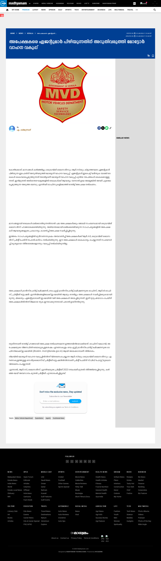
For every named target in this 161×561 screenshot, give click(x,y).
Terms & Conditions (71, 407)
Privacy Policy (76, 538)
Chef (128, 490)
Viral (77, 514)
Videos (140, 514)
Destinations (46, 514)
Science (130, 514)
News (43, 10)
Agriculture (101, 506)
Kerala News (12, 480)
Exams (26, 514)
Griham (117, 472)
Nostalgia (79, 493)
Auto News (62, 511)
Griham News (119, 477)
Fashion (117, 511)
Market (141, 480)
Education (28, 506)
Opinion (52, 10)
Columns (27, 487)
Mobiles (130, 518)
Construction (119, 487)
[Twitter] (103, 128)
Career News (28, 518)
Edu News (27, 511)
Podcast (141, 518)
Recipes (130, 477)
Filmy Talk (79, 487)
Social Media (81, 506)
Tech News (131, 511)
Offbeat (27, 490)
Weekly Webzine (47, 3)
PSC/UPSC (28, 524)
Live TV (86, 3)
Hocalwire (99, 552)
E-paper (35, 3)
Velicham (70, 3)
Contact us (64, 538)
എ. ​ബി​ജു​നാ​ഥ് (24, 130)
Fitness (98, 483)
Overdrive (62, 518)
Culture (11, 506)
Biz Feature (142, 493)
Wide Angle (142, 524)
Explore (44, 524)
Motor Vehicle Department (24, 418)
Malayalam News (14, 477)
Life (109, 10)
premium (25, 10)
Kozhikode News (58, 418)
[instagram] (76, 461)
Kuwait (44, 493)
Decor (116, 490)
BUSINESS (142, 472)
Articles (26, 483)
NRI (9, 497)
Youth (116, 514)
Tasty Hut (130, 483)
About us (54, 538)
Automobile (63, 506)
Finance (141, 483)
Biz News (141, 477)
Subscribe (95, 3)
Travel (130, 10)
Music (77, 490)
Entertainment (88, 10)
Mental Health (101, 493)
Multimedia (119, 10)
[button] (3, 3)
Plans (116, 480)
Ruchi (129, 472)
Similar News (122, 138)
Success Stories (102, 518)
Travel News (45, 511)
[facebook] (99, 128)
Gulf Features (46, 497)
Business (101, 10)
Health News (101, 472)
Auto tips (61, 521)
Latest (35, 10)
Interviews (28, 493)
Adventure (45, 521)
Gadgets (130, 521)
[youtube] (85, 461)
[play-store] (103, 539)
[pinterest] (94, 461)
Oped (26, 472)
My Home (15, 10)
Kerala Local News (15, 490)
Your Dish (130, 487)
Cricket (61, 477)
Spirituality (118, 524)
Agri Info (99, 514)
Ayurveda (99, 497)
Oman (43, 483)
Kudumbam (60, 3)
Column (117, 493)
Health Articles (101, 480)
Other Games (63, 483)
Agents (48, 418)
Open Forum (28, 477)
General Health (101, 490)
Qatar (43, 487)
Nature (43, 518)
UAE (42, 477)
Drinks (129, 480)
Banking (141, 487)
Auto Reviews (63, 514)
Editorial (27, 480)
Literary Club (12, 511)
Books (79, 3)
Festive (129, 493)
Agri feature (100, 521)
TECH (76, 10)
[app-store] (108, 539)
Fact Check (28, 500)
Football (61, 480)
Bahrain (44, 490)
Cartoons (27, 497)
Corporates (142, 490)
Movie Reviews (81, 483)
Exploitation (39, 418)
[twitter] (71, 461)
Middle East (46, 472)
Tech (129, 506)
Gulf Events (45, 500)
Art (9, 514)
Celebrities (79, 480)
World (10, 487)
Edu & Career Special (31, 521)
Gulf (60, 10)
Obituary (11, 493)
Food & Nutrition (102, 487)
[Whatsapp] (107, 128)
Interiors (117, 483)
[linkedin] (81, 461)
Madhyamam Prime (109, 3)
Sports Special (63, 487)
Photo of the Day (144, 521)
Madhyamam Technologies (76, 552)
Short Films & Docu (82, 497)
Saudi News (45, 480)
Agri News (100, 511)
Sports (68, 10)
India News (12, 483)
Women (117, 521)
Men (115, 518)
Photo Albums (143, 511)
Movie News (80, 477)
